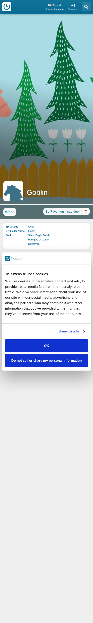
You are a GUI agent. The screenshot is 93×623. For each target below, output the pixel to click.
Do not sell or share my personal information (46, 360)
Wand (9, 212)
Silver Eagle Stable (39, 235)
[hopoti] (6, 6)
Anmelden (73, 9)
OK (46, 345)
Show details (68, 331)
